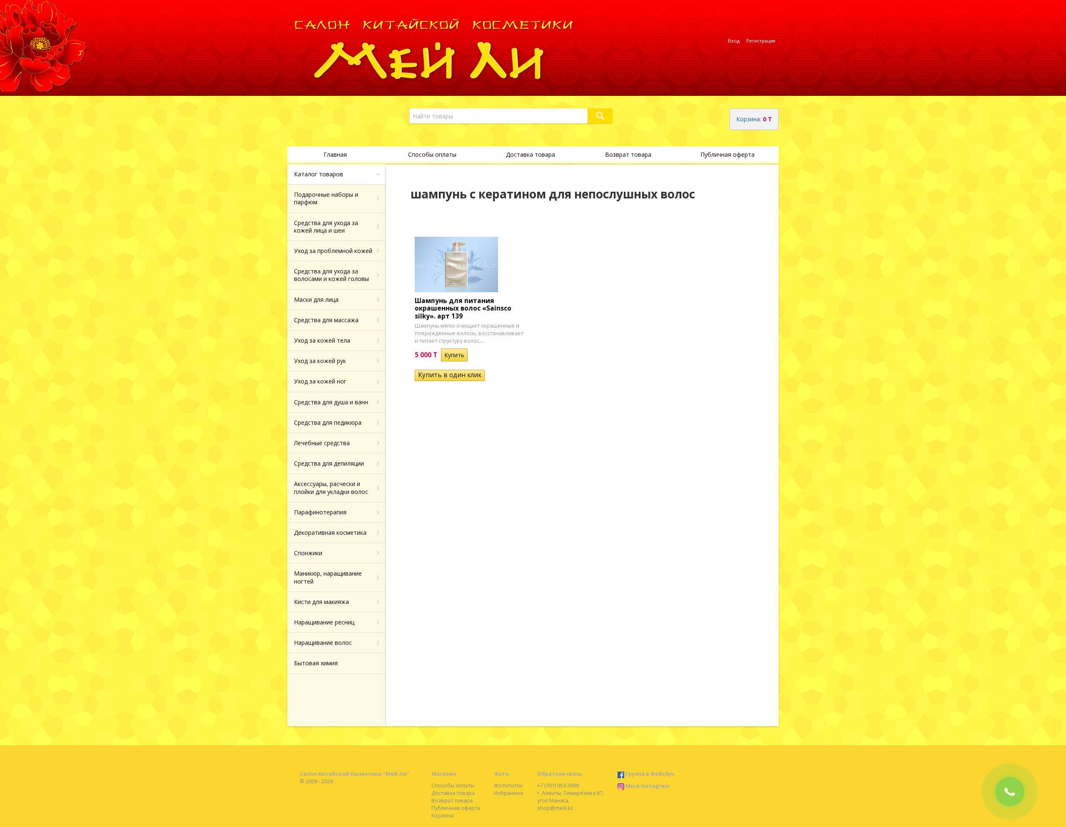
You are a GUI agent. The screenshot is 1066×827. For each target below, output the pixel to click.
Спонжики (308, 553)
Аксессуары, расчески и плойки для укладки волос (331, 487)
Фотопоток (508, 785)
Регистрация (760, 41)
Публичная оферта (727, 154)
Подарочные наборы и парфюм (326, 198)
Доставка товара (530, 154)
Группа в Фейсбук (650, 773)
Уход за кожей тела (322, 340)
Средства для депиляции (329, 463)
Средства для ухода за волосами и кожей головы (331, 275)
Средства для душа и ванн (331, 402)
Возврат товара (628, 154)
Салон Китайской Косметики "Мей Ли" (354, 773)
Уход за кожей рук (320, 361)
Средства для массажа (326, 320)
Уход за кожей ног (320, 381)
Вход (734, 41)
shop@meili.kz (555, 808)
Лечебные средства (322, 443)
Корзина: (754, 119)
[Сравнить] (473, 355)
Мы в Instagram (647, 785)
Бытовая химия (316, 663)
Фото (501, 773)
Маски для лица (316, 299)
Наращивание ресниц (324, 622)
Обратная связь (560, 773)
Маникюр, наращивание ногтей (328, 577)
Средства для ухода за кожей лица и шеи (326, 226)
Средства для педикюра (327, 422)
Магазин (443, 773)
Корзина (442, 815)
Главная (335, 154)
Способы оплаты (432, 154)
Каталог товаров (318, 174)
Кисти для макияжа (321, 602)
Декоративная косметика (330, 532)
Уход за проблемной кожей (333, 251)
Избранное (508, 793)
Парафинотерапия (320, 512)
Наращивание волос (323, 643)
